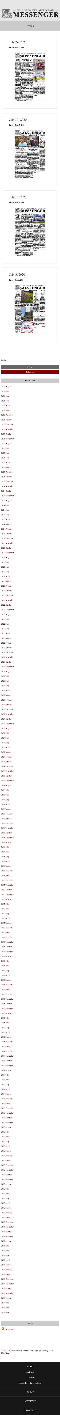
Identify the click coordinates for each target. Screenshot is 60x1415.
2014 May (5, 1084)
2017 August (6, 899)
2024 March (6, 524)
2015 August (6, 1013)
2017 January (6, 932)
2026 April (5, 405)
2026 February (6, 415)
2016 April (5, 975)
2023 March (6, 581)
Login (3, 360)
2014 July (5, 1075)
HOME (30, 1366)
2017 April (5, 918)
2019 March (6, 809)
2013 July (5, 1131)
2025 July (5, 448)
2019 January (6, 818)
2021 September (7, 666)
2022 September (7, 609)
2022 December (7, 595)
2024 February (6, 529)
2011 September (7, 1236)
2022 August (6, 614)
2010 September (7, 1293)
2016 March (6, 980)
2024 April (5, 519)
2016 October (6, 946)
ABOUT (30, 1392)
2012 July (5, 1188)
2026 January (6, 419)
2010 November (7, 1283)
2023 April (5, 576)
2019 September (7, 780)
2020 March (6, 752)
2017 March (6, 923)
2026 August (6, 386)
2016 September (7, 951)
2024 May (5, 514)
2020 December (7, 709)
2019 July (5, 790)
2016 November (7, 942)
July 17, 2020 (18, 119)
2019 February (6, 813)
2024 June (5, 510)
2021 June (5, 680)
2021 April (5, 690)
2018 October (6, 832)
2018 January (6, 875)
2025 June (5, 453)
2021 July (5, 676)
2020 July (5, 733)
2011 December (7, 1222)
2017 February (6, 927)
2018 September (7, 837)
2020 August (6, 728)
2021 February (6, 699)
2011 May (5, 1255)
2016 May (5, 970)
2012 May (5, 1198)
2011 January (6, 1274)
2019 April (5, 804)
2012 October (6, 1174)
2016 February (6, 984)
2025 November (7, 429)
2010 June (5, 1307)
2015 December (7, 994)
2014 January (6, 1103)
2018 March (6, 866)
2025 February (6, 472)
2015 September (7, 1008)
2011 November (7, 1226)
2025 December (7, 424)
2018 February (6, 870)
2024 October (6, 491)
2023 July (5, 562)
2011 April (5, 1260)
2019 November (7, 771)
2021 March (6, 695)
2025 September (7, 438)
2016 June (5, 965)
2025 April (5, 462)
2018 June (5, 851)
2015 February (6, 1041)
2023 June (5, 567)
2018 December (7, 823)
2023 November (7, 543)
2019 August (6, 785)
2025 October (6, 434)
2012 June (5, 1193)
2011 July (5, 1245)
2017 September (7, 894)
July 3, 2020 (17, 274)
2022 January (6, 647)
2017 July (5, 904)
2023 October (6, 548)
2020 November (7, 714)
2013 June (5, 1136)
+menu (30, 25)
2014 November (7, 1056)
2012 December (7, 1165)
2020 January (6, 761)
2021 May (5, 685)
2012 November (7, 1169)
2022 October (6, 605)
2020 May (5, 742)
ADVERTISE (30, 1401)
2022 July (5, 619)
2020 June (5, 737)
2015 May (5, 1027)
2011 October (6, 1231)
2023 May (5, 571)
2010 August (6, 1298)
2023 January (6, 590)
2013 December (7, 1108)
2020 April (5, 747)
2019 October (6, 775)
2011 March (6, 1264)
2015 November (7, 999)
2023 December (7, 538)
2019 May (5, 799)
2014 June (5, 1079)
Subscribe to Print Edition (30, 1383)
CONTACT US (30, 1410)
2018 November (7, 828)
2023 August (6, 557)
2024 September (7, 495)
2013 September (7, 1122)
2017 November (7, 885)
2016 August (6, 956)
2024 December (7, 481)
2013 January (6, 1160)
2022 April (5, 633)
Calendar (30, 1378)
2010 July (5, 1302)
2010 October (6, 1288)
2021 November (7, 657)
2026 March (6, 410)
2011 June (5, 1250)
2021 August (6, 671)
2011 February (6, 1269)
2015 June (5, 1022)
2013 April (5, 1146)
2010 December (7, 1279)
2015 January (6, 1046)
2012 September (7, 1179)
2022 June (5, 624)
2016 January (6, 989)
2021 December (7, 652)
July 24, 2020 (18, 42)
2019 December (7, 766)
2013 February (6, 1155)
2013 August (6, 1127)
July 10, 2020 (18, 197)
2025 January (6, 476)
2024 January (6, 533)
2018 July (5, 847)
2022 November (7, 600)
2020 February (6, 756)
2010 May (5, 1312)
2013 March (6, 1150)
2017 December (7, 880)
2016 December (7, 937)
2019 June (5, 794)
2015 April (5, 1032)
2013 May (5, 1141)
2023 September (7, 552)
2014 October (6, 1060)
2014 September (7, 1065)
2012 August (6, 1184)
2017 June (5, 908)
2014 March (6, 1094)
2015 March (6, 1037)
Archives (30, 1372)
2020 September (7, 723)
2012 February (6, 1212)
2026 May (5, 400)
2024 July (5, 505)
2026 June (5, 396)
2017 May (5, 913)
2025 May (5, 457)
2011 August (6, 1241)
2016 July (5, 961)
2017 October (6, 889)
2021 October (6, 662)
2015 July (5, 1018)
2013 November (7, 1112)
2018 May (5, 856)
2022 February (6, 643)
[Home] (30, 14)
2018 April (5, 861)
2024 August (6, 500)
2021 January (6, 704)
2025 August (6, 443)
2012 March (6, 1207)
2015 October (6, 1003)
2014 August (6, 1070)
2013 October (6, 1117)
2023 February (6, 586)
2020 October (6, 718)
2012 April (5, 1203)
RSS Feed (10, 1329)
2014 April (5, 1089)
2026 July (5, 391)
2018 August (6, 842)
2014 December (7, 1051)
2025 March (6, 467)
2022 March (6, 638)
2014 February (6, 1098)
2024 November (7, 486)
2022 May (5, 628)
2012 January (6, 1217)
